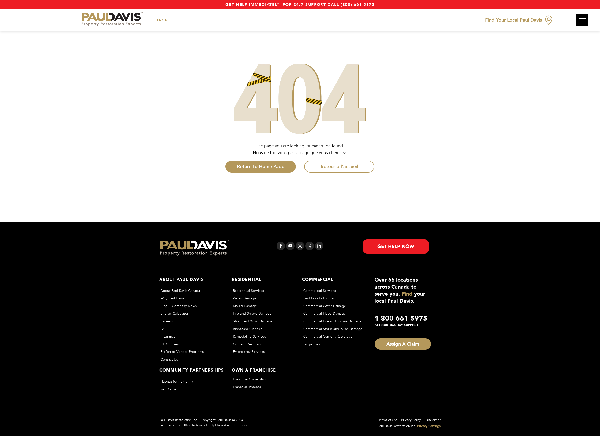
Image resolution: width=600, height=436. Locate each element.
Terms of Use (388, 420)
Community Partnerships (191, 370)
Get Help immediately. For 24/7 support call (282, 4)
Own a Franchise (254, 370)
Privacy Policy (411, 420)
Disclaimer (433, 420)
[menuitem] (191, 291)
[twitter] (309, 246)
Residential (246, 279)
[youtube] (290, 246)
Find (407, 293)
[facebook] (281, 246)
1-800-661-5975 (401, 318)
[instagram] (300, 246)
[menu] (582, 20)
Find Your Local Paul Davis (513, 20)
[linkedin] (319, 246)
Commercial (317, 279)
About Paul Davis (181, 279)
